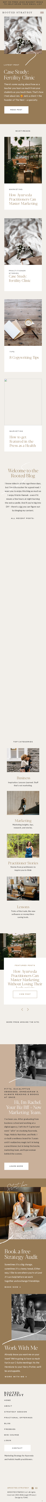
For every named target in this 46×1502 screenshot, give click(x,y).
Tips (12, 352)
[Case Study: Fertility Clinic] (23, 35)
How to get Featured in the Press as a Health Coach (23, 443)
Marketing (16, 189)
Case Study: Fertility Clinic (19, 74)
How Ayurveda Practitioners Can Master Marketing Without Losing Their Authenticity (23, 203)
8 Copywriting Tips (24, 357)
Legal (26, 1495)
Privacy (32, 1495)
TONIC (25, 1497)
